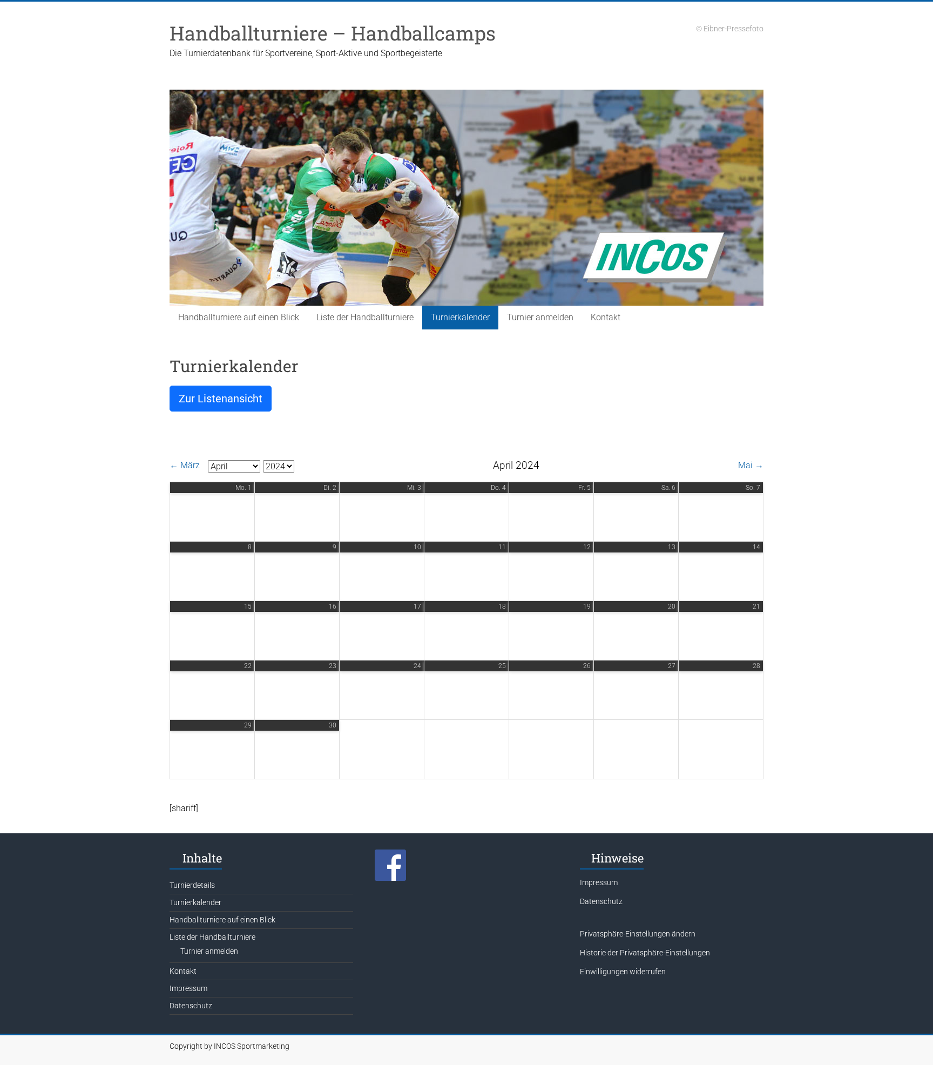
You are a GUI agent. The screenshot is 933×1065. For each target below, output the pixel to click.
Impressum (188, 988)
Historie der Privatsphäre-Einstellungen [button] (645, 952)
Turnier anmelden (540, 317)
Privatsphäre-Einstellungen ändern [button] (637, 933)
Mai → (750, 465)
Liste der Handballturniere (365, 317)
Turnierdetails (192, 885)
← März (185, 465)
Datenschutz (191, 1005)
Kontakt (605, 317)
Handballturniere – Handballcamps (333, 33)
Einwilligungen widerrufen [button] (623, 971)
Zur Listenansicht (220, 398)
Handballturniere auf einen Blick (238, 317)
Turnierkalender (460, 317)
